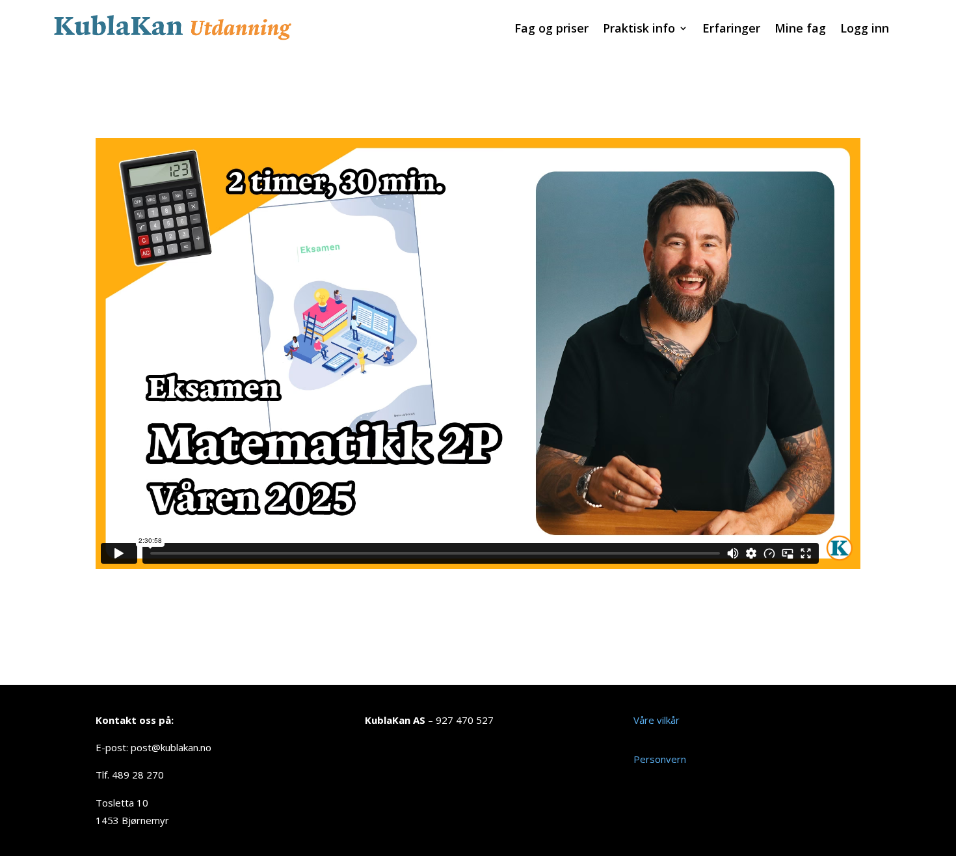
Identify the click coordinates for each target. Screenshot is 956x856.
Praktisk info (639, 29)
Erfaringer (731, 29)
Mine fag (800, 29)
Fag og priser (551, 29)
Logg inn (864, 29)
